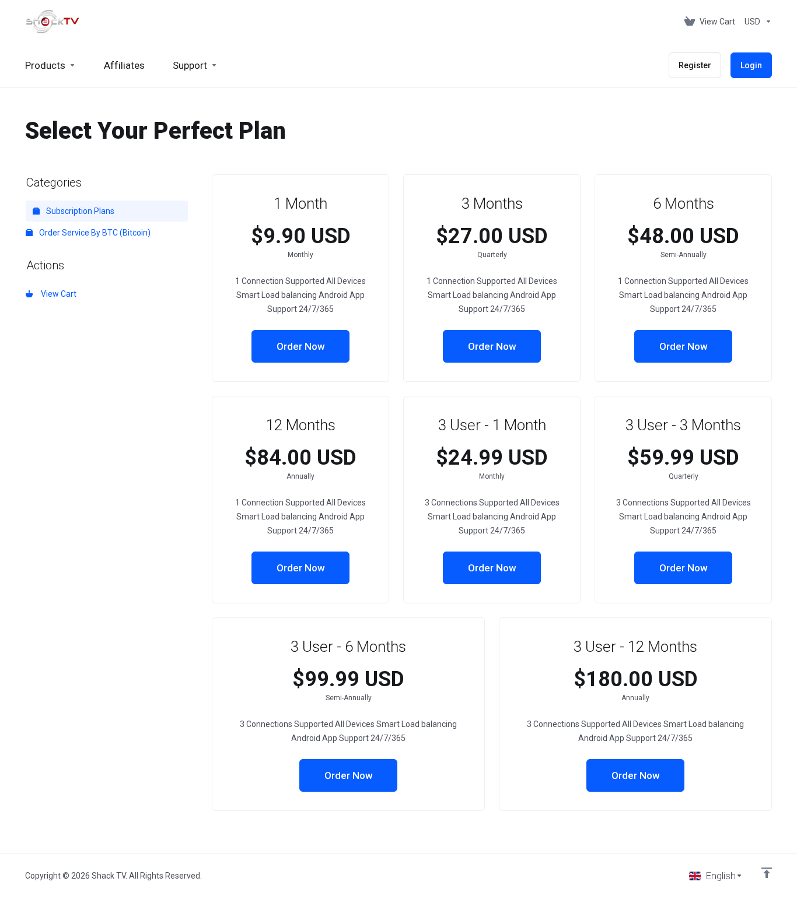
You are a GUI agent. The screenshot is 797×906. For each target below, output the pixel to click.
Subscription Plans (79, 211)
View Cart (56, 294)
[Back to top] (766, 873)
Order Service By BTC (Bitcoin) (94, 232)
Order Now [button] (301, 346)
